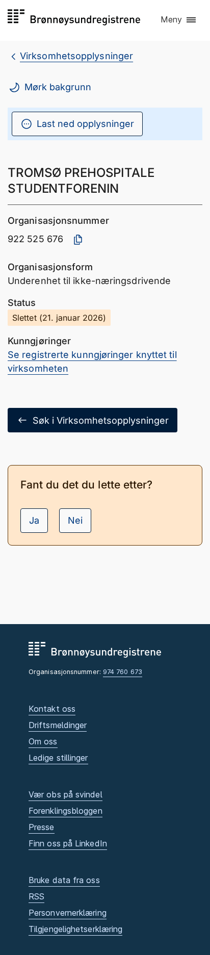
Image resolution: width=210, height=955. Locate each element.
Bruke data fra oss (64, 880)
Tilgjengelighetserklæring (75, 929)
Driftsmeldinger (58, 725)
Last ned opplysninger (85, 123)
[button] (178, 20)
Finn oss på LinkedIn (68, 843)
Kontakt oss (52, 709)
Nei (75, 520)
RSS (36, 896)
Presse (42, 827)
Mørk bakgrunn (57, 87)
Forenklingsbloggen (65, 811)
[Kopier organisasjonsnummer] (78, 239)
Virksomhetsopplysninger (76, 55)
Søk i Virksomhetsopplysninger (101, 420)
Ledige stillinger (58, 758)
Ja (34, 520)
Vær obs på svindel (65, 794)
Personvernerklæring (68, 913)
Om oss (43, 741)
